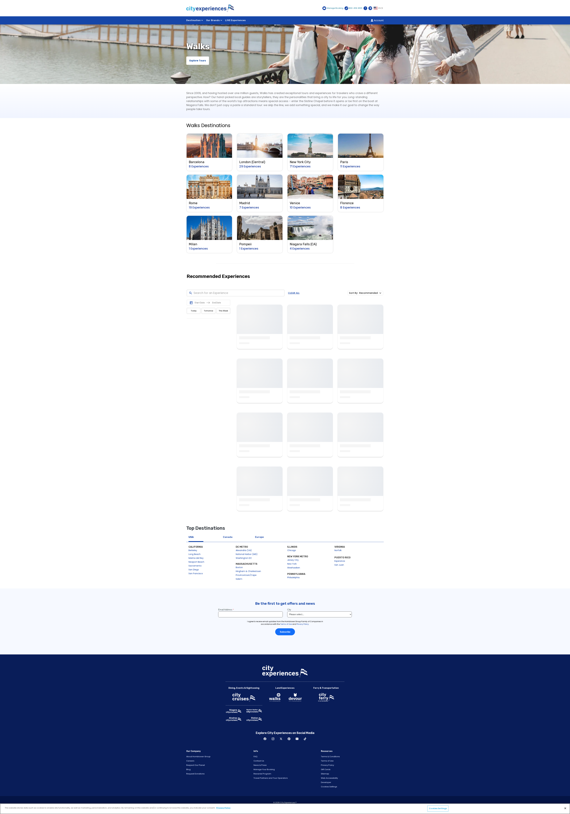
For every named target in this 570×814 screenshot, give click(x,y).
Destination (193, 20)
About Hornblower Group (198, 756)
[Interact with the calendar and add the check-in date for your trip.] (191, 302)
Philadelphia (293, 577)
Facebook (265, 738)
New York (292, 563)
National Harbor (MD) (247, 554)
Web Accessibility (329, 778)
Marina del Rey (196, 558)
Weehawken (293, 567)
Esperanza (339, 561)
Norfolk (338, 550)
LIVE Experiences (235, 20)
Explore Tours (197, 60)
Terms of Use (327, 760)
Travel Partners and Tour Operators (271, 778)
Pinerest (289, 738)
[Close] (565, 808)
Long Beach (195, 554)
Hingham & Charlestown (248, 571)
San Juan (339, 564)
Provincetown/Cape (246, 575)
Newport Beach (196, 561)
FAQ (255, 756)
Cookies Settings (329, 786)
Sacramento (195, 565)
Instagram (273, 738)
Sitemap (325, 773)
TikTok (305, 738)
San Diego (194, 569)
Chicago (291, 550)
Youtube (297, 738)
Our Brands (213, 20)
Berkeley (193, 550)
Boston (239, 567)
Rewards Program (262, 773)
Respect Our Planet (195, 765)
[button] (371, 293)
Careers (190, 760)
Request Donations (195, 773)
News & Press (260, 765)
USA (191, 537)
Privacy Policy (327, 765)
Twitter (281, 738)
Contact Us (259, 760)
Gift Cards (325, 769)
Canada (227, 537)
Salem (239, 578)
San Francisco (196, 573)
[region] (285, 808)
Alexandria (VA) (244, 550)
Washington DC (244, 558)
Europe (259, 537)
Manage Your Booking (264, 769)
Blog (188, 769)
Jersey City (293, 559)
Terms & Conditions (330, 756)
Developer (326, 782)
